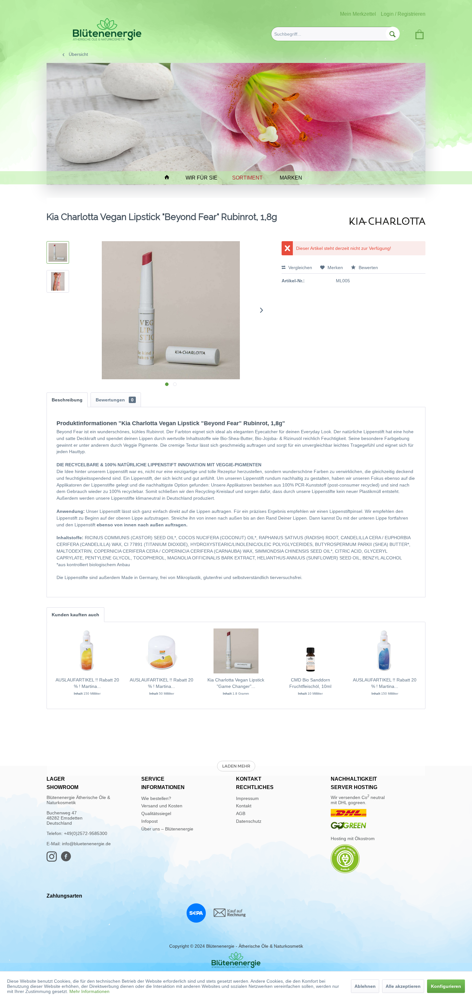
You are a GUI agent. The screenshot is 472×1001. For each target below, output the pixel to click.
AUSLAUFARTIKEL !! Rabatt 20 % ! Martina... (87, 683)
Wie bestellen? (156, 798)
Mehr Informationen (89, 991)
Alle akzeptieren (403, 986)
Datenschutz (248, 821)
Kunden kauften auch (75, 614)
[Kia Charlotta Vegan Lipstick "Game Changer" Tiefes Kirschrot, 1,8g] (236, 650)
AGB (240, 813)
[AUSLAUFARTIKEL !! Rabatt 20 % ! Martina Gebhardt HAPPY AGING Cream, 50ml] (162, 650)
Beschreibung (67, 399)
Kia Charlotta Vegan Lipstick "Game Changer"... (235, 683)
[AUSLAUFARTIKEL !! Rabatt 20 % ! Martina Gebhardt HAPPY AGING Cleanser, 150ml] (87, 650)
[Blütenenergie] (236, 960)
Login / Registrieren (403, 14)
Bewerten (367, 267)
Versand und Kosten (161, 805)
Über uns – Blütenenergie (167, 828)
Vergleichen (299, 267)
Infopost (149, 821)
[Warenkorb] (418, 33)
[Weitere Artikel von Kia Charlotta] (387, 223)
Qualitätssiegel (156, 813)
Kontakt (243, 805)
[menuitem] (335, 34)
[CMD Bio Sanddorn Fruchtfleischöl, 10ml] (310, 650)
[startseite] (170, 177)
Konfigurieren (446, 986)
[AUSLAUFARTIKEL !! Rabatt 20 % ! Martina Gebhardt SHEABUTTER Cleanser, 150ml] (385, 650)
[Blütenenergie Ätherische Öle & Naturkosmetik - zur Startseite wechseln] (107, 29)
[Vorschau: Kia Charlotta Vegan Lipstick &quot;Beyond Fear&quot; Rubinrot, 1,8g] (58, 252)
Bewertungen (115, 399)
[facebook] (68, 859)
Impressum (247, 798)
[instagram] (54, 859)
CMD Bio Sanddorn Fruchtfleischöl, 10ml (310, 683)
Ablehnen (365, 986)
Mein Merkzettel (358, 14)
